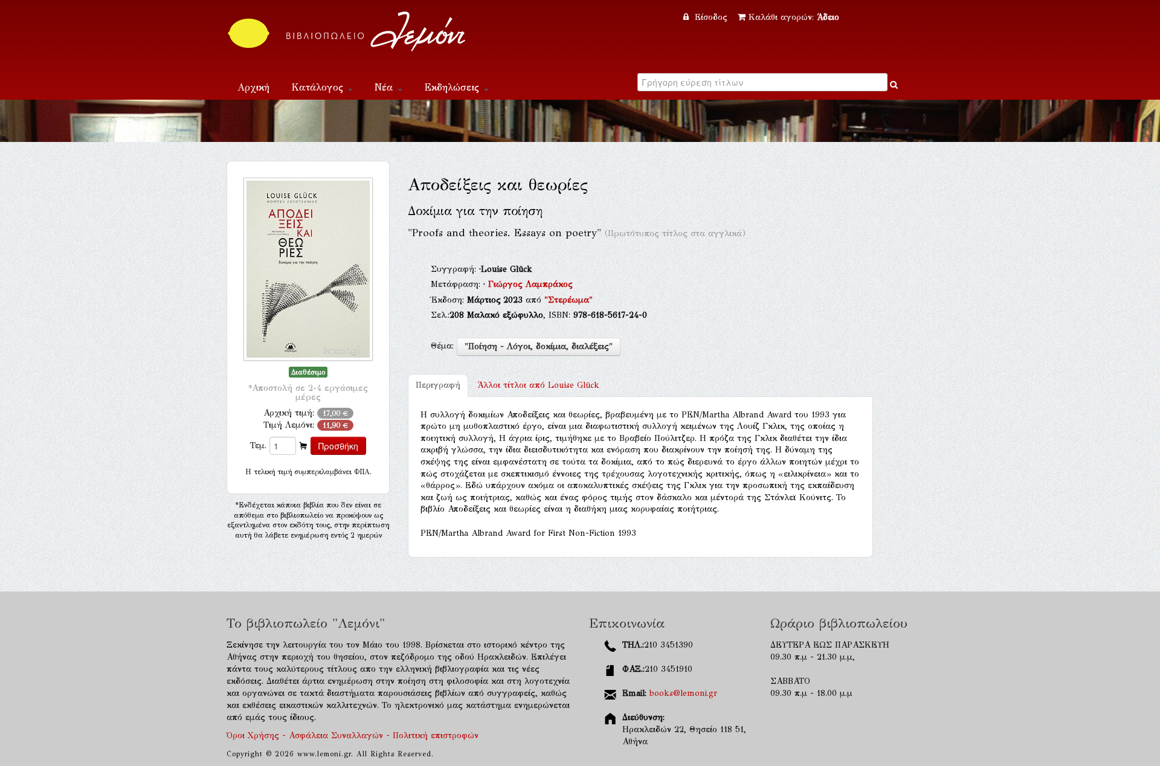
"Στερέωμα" (568, 300)
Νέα (385, 87)
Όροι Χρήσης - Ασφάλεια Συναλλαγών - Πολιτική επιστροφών (352, 735)
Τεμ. (258, 445)
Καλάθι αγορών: (794, 17)
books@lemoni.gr (683, 693)
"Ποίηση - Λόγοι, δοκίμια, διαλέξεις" (539, 346)
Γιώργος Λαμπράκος (530, 284)
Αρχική (253, 87)
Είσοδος (711, 17)
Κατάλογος (319, 87)
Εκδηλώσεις (453, 87)
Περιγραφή (438, 385)
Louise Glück (538, 385)
